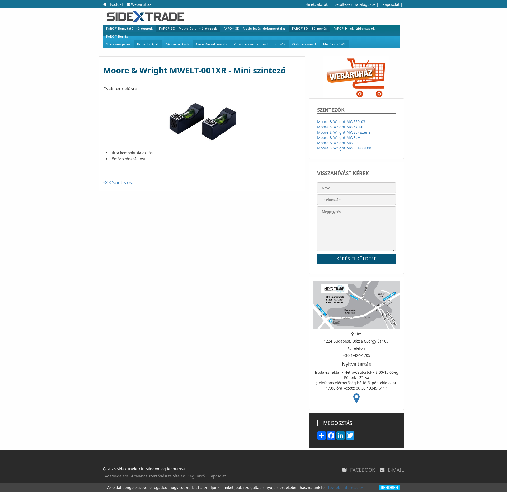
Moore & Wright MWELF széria (344, 132)
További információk (345, 487)
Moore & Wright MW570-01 (341, 126)
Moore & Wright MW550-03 (341, 121)
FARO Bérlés (117, 36)
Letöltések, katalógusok (355, 4)
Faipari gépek (148, 44)
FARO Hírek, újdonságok (354, 28)
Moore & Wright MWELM (339, 137)
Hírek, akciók (317, 4)
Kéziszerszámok (304, 44)
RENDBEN (389, 487)
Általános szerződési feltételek (158, 476)
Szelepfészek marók (211, 44)
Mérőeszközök (334, 44)
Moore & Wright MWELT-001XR (344, 148)
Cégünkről (196, 476)
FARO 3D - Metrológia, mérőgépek (188, 28)
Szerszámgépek (118, 44)
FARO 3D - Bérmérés (309, 28)
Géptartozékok (177, 44)
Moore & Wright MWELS (338, 142)
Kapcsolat (391, 4)
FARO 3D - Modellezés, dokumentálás (254, 28)
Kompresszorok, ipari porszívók (259, 44)
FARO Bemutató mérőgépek (129, 28)
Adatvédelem (116, 476)
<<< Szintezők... (119, 182)
